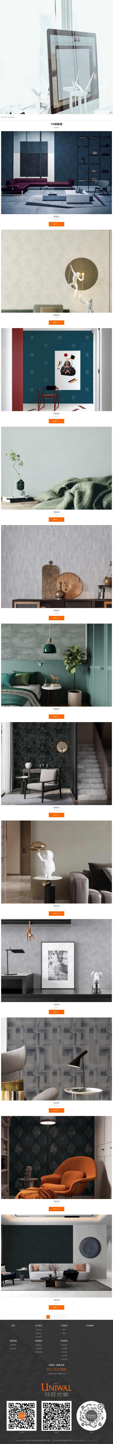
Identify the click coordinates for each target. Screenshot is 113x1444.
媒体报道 (39, 1345)
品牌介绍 (39, 1330)
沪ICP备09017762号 (91, 1440)
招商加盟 (13, 1341)
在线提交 (13, 1348)
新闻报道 (38, 1341)
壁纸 (64, 1333)
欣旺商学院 (39, 1352)
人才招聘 (64, 1348)
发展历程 (39, 1337)
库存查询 (64, 1359)
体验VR (55, 224)
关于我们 (38, 1326)
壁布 (64, 1330)
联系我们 (64, 1341)
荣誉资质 (39, 1333)
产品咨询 (64, 1352)
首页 (4, 117)
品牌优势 (13, 1345)
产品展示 (64, 1326)
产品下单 (64, 1356)
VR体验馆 (11, 117)
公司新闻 (39, 1348)
